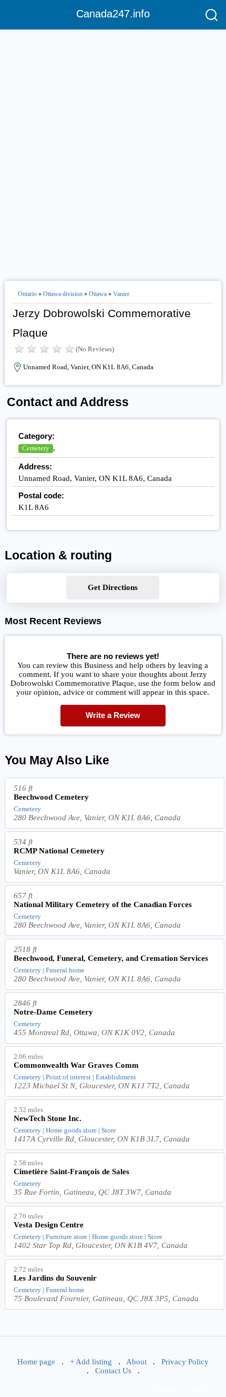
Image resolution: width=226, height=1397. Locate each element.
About (136, 1361)
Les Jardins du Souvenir (55, 1278)
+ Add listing (91, 1361)
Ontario (27, 294)
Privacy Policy (185, 1361)
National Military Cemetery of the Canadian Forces (103, 904)
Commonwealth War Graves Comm (76, 1065)
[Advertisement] (113, 150)
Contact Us (113, 1370)
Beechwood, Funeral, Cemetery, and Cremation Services (111, 958)
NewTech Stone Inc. (47, 1118)
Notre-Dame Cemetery (53, 1012)
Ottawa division (63, 294)
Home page (36, 1361)
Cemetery (35, 448)
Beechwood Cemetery (51, 797)
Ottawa (98, 294)
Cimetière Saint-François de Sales (71, 1171)
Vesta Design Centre (49, 1225)
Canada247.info (113, 13)
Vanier (121, 294)
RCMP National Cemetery (59, 851)
